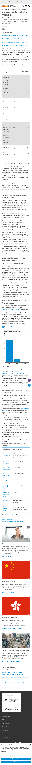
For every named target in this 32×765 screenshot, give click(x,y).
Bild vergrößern (10, 327)
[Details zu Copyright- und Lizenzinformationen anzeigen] (28, 540)
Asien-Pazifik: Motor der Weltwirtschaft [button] (13, 661)
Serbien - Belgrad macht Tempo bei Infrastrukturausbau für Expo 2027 (12, 673)
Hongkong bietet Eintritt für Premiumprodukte (11, 39)
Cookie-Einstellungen (7, 727)
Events (14, 1)
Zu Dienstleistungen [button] (8, 556)
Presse (18, 1)
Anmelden (28, 1)
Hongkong (10, 519)
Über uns (10, 1)
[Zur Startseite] (9, 7)
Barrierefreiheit (6, 730)
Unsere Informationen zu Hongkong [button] (12, 628)
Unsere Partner (6, 716)
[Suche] (29, 6)
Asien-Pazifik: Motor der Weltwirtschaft (15, 651)
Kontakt (22, 1)
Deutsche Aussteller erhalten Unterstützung (16, 42)
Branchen (19, 521)
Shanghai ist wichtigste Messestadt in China (16, 35)
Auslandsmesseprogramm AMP (10, 309)
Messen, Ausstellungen (8, 521)
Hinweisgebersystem (7, 734)
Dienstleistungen (8, 544)
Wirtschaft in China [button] (7, 592)
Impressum (5, 737)
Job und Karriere (6, 720)
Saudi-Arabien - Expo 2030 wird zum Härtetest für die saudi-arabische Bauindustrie (15, 678)
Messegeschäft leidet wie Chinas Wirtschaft (16, 45)
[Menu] (26, 6)
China (3, 519)
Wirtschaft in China (8, 581)
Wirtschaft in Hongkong (10, 617)
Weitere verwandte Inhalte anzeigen (14, 682)
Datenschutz (5, 723)
